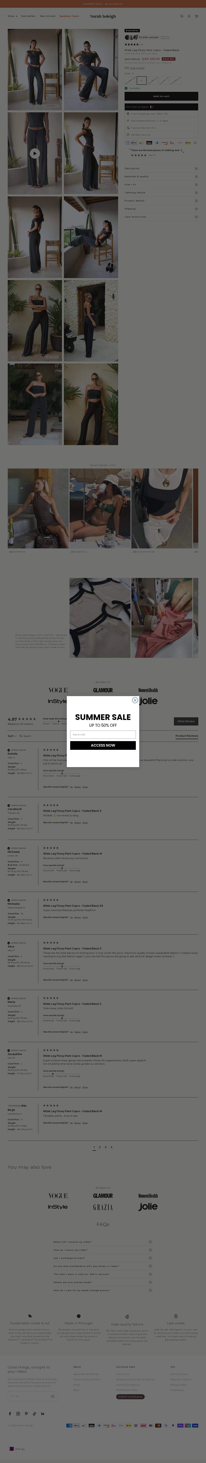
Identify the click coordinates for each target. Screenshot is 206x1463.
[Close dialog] (135, 700)
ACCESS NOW (103, 745)
